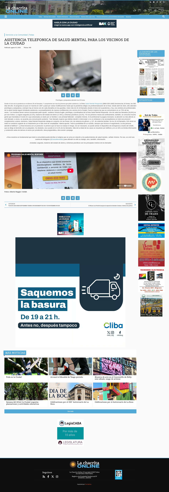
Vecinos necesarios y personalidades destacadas (110, 17)
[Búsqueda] (163, 16)
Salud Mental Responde (93, 103)
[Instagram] (164, 2)
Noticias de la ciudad (49, 17)
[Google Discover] (154, 2)
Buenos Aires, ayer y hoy (88, 17)
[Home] (84, 464)
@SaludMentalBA (57, 139)
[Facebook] (157, 2)
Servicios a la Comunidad (16, 35)
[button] (63, 95)
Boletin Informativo (62, 17)
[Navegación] (5, 16)
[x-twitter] (160, 2)
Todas (40, 17)
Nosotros (128, 17)
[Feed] (150, 2)
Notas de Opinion (74, 17)
